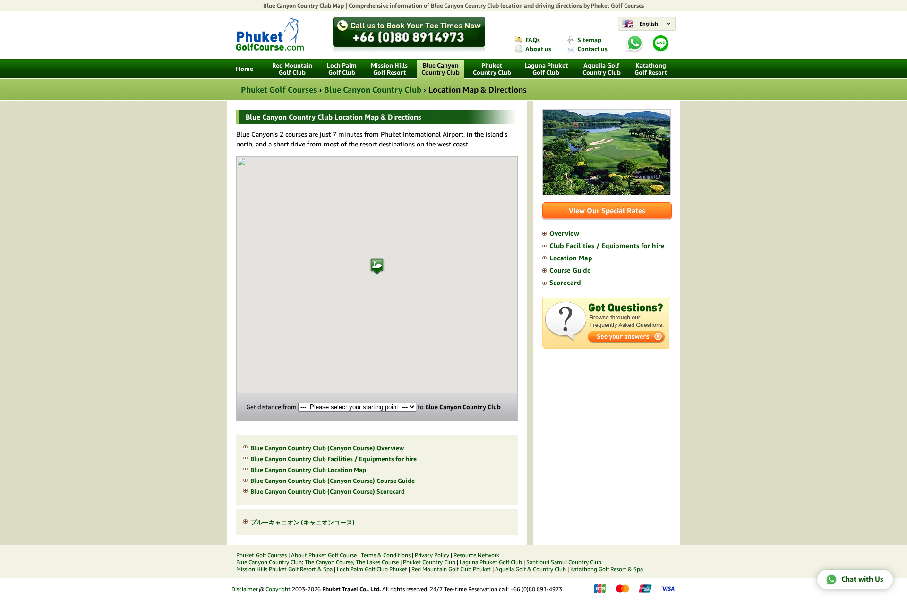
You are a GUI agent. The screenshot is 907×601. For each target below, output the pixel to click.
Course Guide (570, 270)
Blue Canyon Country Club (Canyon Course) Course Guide (332, 481)
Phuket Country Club (492, 69)
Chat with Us (862, 579)
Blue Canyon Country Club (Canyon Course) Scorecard (327, 492)
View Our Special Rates (607, 210)
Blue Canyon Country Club (297, 5)
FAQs (532, 40)
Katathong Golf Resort (650, 69)
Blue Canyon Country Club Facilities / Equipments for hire (333, 459)
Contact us (592, 49)
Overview (564, 233)
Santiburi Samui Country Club (563, 562)
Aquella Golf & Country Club (530, 569)
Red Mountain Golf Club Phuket (451, 569)
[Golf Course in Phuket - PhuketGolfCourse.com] (270, 48)
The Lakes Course (377, 562)
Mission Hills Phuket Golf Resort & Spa (284, 569)
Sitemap (589, 40)
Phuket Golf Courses (617, 5)
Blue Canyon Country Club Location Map (308, 470)
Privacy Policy (432, 554)
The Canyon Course (329, 562)
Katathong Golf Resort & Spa (606, 569)
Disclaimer (244, 588)
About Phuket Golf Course (324, 554)
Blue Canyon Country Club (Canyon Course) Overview (327, 448)
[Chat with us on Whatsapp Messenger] (634, 44)
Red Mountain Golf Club (292, 69)
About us (538, 49)
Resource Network (476, 554)
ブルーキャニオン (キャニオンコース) (302, 522)
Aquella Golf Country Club (601, 69)
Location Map (570, 258)
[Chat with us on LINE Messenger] (660, 50)
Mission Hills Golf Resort (389, 69)
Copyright (278, 588)
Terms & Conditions (386, 554)
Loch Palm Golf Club (342, 69)
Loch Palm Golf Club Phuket (372, 569)
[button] (377, 266)
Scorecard (565, 282)
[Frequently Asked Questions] (606, 346)
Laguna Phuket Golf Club (546, 69)
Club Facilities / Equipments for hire (607, 245)
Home (244, 69)
